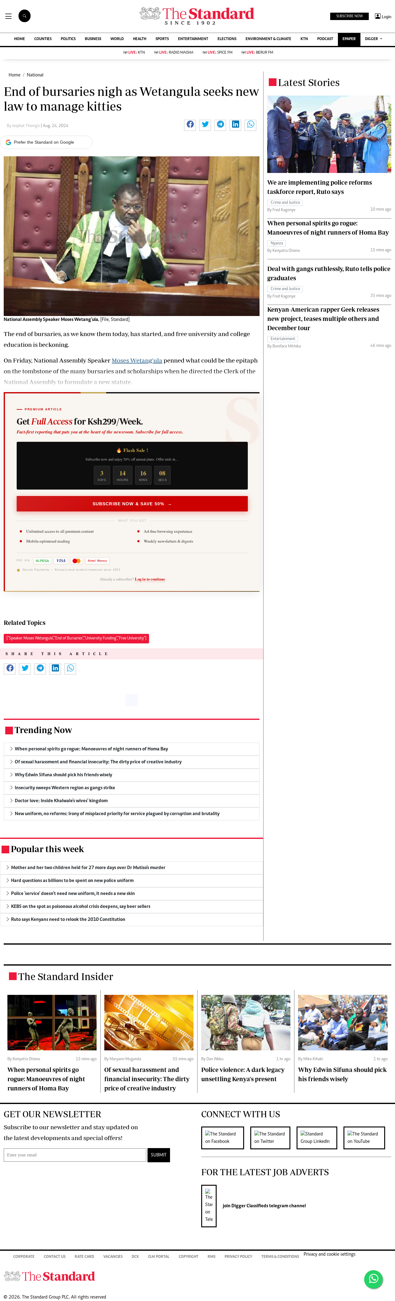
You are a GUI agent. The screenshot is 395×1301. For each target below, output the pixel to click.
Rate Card (84, 1257)
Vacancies (113, 1257)
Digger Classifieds (249, 1206)
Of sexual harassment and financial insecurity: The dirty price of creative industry (146, 1079)
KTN (304, 39)
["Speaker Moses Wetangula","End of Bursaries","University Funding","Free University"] (76, 638)
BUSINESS (93, 39)
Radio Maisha (176, 53)
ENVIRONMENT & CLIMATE (268, 39)
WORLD (117, 39)
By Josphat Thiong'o (24, 126)
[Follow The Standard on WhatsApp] (373, 1279)
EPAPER (349, 39)
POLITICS (68, 39)
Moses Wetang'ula (137, 360)
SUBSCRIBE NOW (349, 16)
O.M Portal (158, 1257)
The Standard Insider (65, 976)
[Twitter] (273, 1138)
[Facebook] (225, 1138)
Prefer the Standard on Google (44, 142)
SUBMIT (159, 1155)
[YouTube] (367, 1138)
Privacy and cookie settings (330, 1254)
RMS (211, 1257)
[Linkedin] (320, 1138)
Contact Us (54, 1257)
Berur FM (260, 53)
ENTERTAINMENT (193, 39)
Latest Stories (309, 82)
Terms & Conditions (280, 1257)
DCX (135, 1257)
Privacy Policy (238, 1257)
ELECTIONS (227, 39)
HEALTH (139, 39)
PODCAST (325, 39)
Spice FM (220, 53)
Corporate (24, 1257)
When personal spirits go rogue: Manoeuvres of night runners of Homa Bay (46, 1079)
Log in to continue (150, 579)
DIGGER (372, 39)
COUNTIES (43, 39)
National (35, 75)
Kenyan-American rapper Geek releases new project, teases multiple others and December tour (323, 318)
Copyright (188, 1257)
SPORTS (162, 39)
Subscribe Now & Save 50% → (132, 503)
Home (14, 75)
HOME (19, 39)
